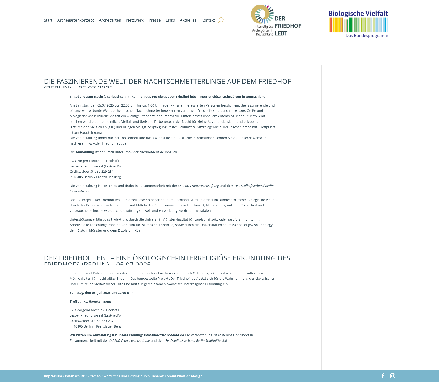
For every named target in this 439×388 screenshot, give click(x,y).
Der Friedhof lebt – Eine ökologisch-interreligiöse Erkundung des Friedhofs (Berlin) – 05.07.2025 (167, 261)
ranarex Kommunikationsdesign (177, 376)
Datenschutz (75, 376)
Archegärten (110, 20)
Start (48, 20)
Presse (155, 20)
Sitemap (94, 376)
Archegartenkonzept (75, 20)
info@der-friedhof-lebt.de (164, 335)
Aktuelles (188, 20)
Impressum (53, 376)
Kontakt (208, 20)
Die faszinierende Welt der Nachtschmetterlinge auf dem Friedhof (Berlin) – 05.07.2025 (167, 85)
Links (170, 20)
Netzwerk (135, 20)
